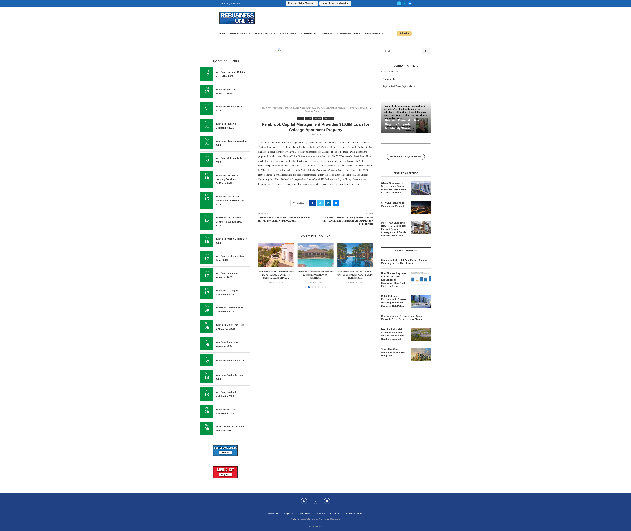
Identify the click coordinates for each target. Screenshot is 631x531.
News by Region (239, 33)
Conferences (309, 33)
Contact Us (335, 513)
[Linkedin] (404, 3)
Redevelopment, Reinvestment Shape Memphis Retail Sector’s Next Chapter (402, 318)
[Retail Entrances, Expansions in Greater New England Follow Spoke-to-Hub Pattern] (421, 301)
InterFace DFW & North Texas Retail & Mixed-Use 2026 (230, 200)
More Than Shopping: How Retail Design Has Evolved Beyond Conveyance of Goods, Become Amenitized (394, 229)
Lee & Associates (390, 72)
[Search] (426, 51)
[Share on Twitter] (320, 203)
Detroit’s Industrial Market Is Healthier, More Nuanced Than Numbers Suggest (392, 334)
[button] (262, 265)
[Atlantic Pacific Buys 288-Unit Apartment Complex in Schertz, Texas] (315, 255)
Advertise (320, 513)
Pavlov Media (389, 79)
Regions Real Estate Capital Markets (399, 86)
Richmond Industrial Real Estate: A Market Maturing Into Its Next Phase (404, 262)
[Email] (410, 3)
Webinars (327, 33)
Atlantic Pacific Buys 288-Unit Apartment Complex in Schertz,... (315, 274)
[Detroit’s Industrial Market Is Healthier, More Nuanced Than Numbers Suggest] (421, 334)
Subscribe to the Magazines (335, 3)
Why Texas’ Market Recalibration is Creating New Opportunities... (411, 124)
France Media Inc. (354, 513)
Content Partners (347, 33)
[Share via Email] (336, 203)
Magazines (288, 513)
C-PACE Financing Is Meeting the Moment (392, 204)
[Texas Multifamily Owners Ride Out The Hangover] (421, 354)
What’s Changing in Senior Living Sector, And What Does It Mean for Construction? (394, 188)
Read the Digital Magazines (301, 3)
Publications (287, 33)
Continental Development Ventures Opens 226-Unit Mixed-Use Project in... (355, 247)
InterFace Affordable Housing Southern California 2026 (227, 179)
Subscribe (404, 33)
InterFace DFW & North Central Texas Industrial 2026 (229, 221)
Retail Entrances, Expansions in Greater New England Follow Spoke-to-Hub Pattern (393, 301)
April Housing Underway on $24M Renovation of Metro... (276, 274)
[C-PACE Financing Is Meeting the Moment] (421, 207)
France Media (373, 33)
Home (222, 33)
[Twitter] (399, 3)
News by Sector (264, 33)
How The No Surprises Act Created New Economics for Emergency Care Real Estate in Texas (393, 279)
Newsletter (273, 513)
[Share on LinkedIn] (328, 203)
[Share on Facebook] (312, 203)
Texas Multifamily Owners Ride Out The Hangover (393, 352)
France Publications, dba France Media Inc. (319, 519)
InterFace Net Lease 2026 (230, 360)
